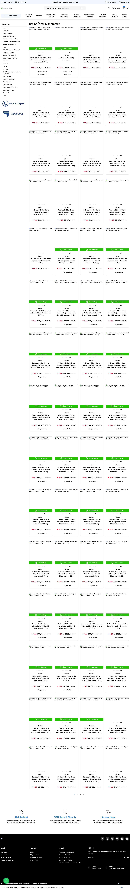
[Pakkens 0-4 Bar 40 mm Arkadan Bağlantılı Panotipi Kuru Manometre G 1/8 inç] (66, 142)
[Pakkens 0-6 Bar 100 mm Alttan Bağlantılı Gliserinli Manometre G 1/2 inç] (91, 604)
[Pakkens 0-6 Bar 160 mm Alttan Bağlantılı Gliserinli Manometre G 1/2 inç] (117, 239)
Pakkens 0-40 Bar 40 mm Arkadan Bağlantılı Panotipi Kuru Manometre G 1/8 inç (66, 115)
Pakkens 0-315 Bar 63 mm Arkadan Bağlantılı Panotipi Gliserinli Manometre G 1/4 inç (117, 678)
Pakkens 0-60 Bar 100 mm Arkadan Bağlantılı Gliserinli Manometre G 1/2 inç (66, 469)
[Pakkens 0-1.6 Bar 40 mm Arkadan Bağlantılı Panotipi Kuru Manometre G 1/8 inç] (91, 142)
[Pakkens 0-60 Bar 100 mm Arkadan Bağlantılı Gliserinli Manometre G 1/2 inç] (66, 448)
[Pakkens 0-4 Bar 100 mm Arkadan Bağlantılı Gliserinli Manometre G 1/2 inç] (40, 500)
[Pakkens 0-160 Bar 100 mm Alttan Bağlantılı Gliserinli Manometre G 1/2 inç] (40, 552)
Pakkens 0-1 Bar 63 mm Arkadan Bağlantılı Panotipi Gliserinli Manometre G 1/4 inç (92, 730)
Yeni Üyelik (4, 852)
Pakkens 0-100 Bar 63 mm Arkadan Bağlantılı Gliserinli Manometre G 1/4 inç (117, 779)
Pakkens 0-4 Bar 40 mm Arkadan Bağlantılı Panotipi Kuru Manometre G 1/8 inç (66, 163)
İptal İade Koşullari (64, 857)
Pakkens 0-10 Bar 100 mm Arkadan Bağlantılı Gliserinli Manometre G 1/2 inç (92, 469)
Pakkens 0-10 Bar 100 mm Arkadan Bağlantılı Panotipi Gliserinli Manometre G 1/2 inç (66, 365)
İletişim (32, 852)
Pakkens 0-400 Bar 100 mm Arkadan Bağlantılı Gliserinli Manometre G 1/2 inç (66, 417)
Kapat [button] (122, 887)
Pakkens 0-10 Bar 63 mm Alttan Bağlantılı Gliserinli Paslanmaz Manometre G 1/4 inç (40, 60)
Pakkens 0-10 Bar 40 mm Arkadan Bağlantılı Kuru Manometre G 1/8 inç (92, 212)
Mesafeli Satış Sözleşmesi (66, 852)
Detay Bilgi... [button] (60, 887)
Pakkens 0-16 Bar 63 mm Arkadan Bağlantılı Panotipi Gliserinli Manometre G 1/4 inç (41, 730)
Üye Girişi (4, 855)
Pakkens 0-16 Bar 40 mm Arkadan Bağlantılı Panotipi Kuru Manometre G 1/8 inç (117, 115)
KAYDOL (126, 857)
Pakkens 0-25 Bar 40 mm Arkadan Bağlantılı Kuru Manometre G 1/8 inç (66, 212)
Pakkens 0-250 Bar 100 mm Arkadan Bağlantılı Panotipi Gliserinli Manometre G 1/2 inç (92, 313)
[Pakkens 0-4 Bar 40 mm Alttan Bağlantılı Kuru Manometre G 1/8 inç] (40, 239)
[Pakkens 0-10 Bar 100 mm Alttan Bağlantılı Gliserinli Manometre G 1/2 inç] (66, 604)
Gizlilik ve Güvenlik (64, 855)
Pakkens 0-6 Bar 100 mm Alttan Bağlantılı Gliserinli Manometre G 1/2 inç (91, 626)
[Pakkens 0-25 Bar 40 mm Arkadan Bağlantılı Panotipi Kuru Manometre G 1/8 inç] (91, 93)
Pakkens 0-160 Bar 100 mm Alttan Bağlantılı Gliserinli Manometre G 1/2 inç (40, 574)
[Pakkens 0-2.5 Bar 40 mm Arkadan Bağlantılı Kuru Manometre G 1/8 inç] (117, 190)
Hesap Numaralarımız (7, 860)
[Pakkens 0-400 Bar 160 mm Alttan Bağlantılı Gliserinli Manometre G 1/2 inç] (66, 239)
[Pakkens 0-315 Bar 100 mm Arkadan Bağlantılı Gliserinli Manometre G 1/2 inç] (91, 396)
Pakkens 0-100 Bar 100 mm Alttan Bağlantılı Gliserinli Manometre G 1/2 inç (66, 574)
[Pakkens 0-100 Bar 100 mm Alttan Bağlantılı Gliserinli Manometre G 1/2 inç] (66, 552)
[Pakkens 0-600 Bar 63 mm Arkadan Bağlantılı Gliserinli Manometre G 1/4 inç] (117, 709)
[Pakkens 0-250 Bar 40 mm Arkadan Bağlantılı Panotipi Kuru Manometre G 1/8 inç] (91, 38)
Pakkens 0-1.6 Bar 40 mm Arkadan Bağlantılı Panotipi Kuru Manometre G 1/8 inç (92, 163)
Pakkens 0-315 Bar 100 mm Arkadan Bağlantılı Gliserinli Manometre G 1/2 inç (92, 417)
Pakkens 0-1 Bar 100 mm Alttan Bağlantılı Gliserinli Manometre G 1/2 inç (66, 678)
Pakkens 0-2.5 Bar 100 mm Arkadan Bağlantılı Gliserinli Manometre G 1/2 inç (66, 522)
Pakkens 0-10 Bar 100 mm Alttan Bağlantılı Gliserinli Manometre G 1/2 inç (66, 626)
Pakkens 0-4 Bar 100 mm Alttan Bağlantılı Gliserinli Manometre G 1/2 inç (117, 626)
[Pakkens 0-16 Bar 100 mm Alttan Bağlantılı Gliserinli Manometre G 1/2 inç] (40, 604)
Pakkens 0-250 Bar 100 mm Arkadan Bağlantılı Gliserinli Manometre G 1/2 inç (117, 417)
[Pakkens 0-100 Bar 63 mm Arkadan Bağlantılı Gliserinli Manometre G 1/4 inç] (117, 757)
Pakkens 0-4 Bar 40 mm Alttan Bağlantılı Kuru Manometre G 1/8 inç (41, 261)
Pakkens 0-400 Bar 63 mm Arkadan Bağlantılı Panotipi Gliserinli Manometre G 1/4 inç (92, 678)
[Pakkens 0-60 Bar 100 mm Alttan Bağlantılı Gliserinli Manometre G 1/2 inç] (91, 552)
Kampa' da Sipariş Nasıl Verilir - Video (70, 863)
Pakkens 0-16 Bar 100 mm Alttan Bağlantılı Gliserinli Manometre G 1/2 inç (40, 626)
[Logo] (6, 8)
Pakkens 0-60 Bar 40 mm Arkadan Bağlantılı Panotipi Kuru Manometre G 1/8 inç (41, 115)
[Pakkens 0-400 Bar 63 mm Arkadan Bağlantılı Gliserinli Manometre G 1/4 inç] (40, 757)
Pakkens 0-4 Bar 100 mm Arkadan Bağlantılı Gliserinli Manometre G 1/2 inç (41, 522)
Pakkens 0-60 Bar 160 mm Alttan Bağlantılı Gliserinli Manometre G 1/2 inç (91, 261)
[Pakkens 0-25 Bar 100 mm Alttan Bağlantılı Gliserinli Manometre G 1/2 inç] (117, 552)
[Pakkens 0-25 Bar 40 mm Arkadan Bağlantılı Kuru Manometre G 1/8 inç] (66, 190)
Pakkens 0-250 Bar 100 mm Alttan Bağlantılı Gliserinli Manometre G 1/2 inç (117, 522)
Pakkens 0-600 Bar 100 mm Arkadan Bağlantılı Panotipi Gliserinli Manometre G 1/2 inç (66, 313)
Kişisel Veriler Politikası (65, 860)
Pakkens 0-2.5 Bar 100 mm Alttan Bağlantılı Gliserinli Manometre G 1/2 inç (40, 678)
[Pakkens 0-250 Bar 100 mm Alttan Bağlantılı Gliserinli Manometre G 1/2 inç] (117, 500)
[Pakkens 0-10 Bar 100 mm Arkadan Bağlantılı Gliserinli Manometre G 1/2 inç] (91, 448)
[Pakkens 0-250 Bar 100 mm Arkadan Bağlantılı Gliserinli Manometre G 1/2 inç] (117, 396)
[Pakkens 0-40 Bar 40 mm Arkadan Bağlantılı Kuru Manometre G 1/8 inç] (40, 190)
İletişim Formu (34, 855)
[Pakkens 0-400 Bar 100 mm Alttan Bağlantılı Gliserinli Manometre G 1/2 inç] (91, 500)
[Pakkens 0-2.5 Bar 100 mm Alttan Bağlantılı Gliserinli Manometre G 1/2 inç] (40, 657)
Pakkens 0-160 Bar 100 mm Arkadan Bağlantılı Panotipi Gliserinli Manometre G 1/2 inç (117, 313)
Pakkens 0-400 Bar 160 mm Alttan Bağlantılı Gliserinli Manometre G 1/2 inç (66, 261)
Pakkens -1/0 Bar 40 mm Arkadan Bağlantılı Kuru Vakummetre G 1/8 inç (117, 163)
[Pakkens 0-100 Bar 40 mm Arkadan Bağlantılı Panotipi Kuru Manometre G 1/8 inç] (117, 38)
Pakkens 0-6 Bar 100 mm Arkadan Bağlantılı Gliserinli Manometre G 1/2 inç (117, 469)
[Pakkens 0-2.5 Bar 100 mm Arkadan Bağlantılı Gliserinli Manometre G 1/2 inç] (66, 500)
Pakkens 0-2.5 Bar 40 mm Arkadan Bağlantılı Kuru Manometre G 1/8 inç (117, 212)
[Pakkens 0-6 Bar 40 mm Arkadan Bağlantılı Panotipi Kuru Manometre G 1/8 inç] (40, 142)
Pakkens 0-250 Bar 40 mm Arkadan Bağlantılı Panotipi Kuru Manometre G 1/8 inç (92, 60)
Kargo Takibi (34, 860)
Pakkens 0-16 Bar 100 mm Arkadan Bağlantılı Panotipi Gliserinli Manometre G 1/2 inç (41, 365)
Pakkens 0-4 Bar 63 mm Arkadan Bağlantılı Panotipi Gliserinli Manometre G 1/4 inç (66, 730)
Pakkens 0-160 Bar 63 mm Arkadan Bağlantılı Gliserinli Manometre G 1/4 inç (92, 779)
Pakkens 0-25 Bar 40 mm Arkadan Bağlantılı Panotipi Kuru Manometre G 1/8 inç (92, 115)
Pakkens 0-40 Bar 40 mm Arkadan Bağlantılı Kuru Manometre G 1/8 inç (41, 212)
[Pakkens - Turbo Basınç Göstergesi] (66, 38)
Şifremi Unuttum (6, 857)
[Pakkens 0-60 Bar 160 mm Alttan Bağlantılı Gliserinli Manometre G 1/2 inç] (91, 239)
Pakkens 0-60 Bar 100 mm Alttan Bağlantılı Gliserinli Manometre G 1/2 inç (91, 574)
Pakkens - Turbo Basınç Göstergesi (66, 59)
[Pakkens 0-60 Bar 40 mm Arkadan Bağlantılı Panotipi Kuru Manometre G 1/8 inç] (40, 93)
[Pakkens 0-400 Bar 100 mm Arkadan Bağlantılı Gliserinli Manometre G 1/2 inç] (66, 396)
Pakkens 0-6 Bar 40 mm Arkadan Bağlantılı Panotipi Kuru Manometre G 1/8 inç (41, 163)
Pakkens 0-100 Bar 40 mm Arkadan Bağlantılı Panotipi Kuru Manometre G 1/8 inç (117, 60)
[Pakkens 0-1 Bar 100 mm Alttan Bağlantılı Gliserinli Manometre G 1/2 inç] (66, 657)
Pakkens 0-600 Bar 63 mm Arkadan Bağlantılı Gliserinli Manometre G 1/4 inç (117, 730)
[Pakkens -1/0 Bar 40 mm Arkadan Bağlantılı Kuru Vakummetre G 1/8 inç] (117, 142)
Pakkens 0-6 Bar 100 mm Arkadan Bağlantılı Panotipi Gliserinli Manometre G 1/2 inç (92, 365)
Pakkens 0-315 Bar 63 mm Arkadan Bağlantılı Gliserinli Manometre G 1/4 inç (66, 779)
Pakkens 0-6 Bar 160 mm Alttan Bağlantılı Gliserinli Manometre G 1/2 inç (117, 261)
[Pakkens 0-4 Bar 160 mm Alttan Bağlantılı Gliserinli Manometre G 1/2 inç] (40, 291)
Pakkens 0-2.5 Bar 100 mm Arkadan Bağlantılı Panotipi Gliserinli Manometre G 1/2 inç (117, 365)
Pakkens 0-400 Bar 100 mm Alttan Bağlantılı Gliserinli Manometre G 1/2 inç (91, 522)
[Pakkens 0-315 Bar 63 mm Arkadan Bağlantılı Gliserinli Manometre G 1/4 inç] (66, 757)
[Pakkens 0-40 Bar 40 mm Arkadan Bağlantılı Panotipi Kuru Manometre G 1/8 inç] (66, 93)
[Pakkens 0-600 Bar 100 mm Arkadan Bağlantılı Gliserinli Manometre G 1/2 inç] (40, 396)
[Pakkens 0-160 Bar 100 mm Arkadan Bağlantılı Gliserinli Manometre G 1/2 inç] (40, 448)
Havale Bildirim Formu (36, 857)
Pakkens (40, 55)
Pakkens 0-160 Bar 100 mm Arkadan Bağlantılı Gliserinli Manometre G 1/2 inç (41, 469)
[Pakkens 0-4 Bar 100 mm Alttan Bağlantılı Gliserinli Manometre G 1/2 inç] (117, 604)
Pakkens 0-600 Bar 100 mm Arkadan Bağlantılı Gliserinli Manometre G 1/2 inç (41, 417)
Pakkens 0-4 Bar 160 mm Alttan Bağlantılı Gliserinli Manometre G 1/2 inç (40, 313)
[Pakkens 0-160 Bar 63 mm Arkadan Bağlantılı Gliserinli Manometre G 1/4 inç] (91, 757)
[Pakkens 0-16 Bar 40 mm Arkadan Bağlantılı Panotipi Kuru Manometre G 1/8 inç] (117, 93)
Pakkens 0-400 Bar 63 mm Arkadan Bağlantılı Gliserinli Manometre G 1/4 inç (41, 779)
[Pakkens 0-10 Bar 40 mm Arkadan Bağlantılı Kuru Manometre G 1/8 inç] (91, 190)
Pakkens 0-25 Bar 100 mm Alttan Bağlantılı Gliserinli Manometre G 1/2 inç (117, 574)
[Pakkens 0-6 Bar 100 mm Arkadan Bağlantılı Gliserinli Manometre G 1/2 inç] (117, 448)
